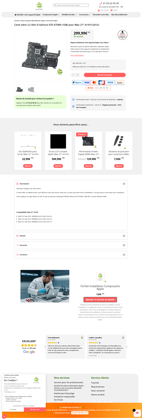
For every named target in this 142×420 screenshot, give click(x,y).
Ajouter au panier (105, 75)
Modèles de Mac (68, 15)
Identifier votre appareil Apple (28, 15)
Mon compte (105, 10)
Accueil (16, 21)
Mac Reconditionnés (119, 15)
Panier (115, 10)
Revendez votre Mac (101, 15)
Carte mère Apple (51, 21)
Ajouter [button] (28, 166)
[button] (71, 5)
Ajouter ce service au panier (100, 299)
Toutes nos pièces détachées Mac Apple (32, 21)
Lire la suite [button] (93, 356)
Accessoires (84, 15)
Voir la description (77, 55)
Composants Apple (50, 15)
